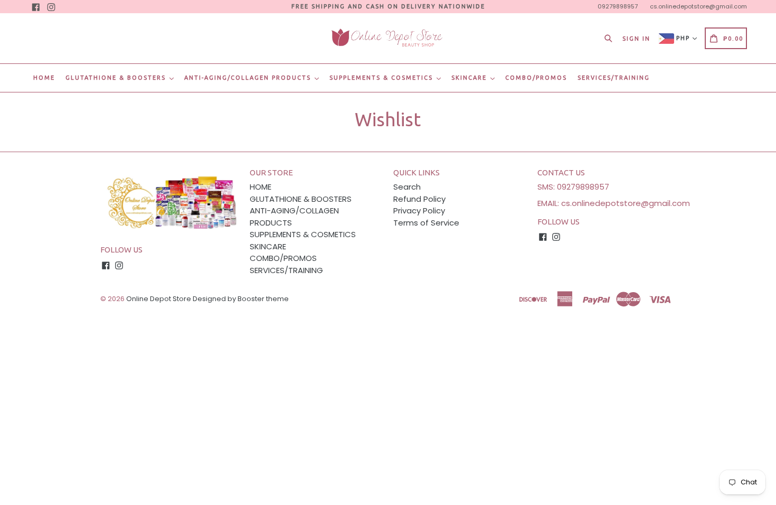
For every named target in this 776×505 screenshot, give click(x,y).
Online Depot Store (158, 299)
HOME (44, 77)
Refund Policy (419, 198)
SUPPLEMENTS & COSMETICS (382, 77)
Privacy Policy (419, 210)
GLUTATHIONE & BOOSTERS (116, 77)
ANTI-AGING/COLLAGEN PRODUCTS (249, 77)
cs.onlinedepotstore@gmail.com (698, 6)
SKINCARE (470, 77)
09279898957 (618, 6)
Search (407, 186)
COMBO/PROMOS (536, 77)
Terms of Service (426, 222)
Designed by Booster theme (241, 299)
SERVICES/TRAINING (614, 77)
